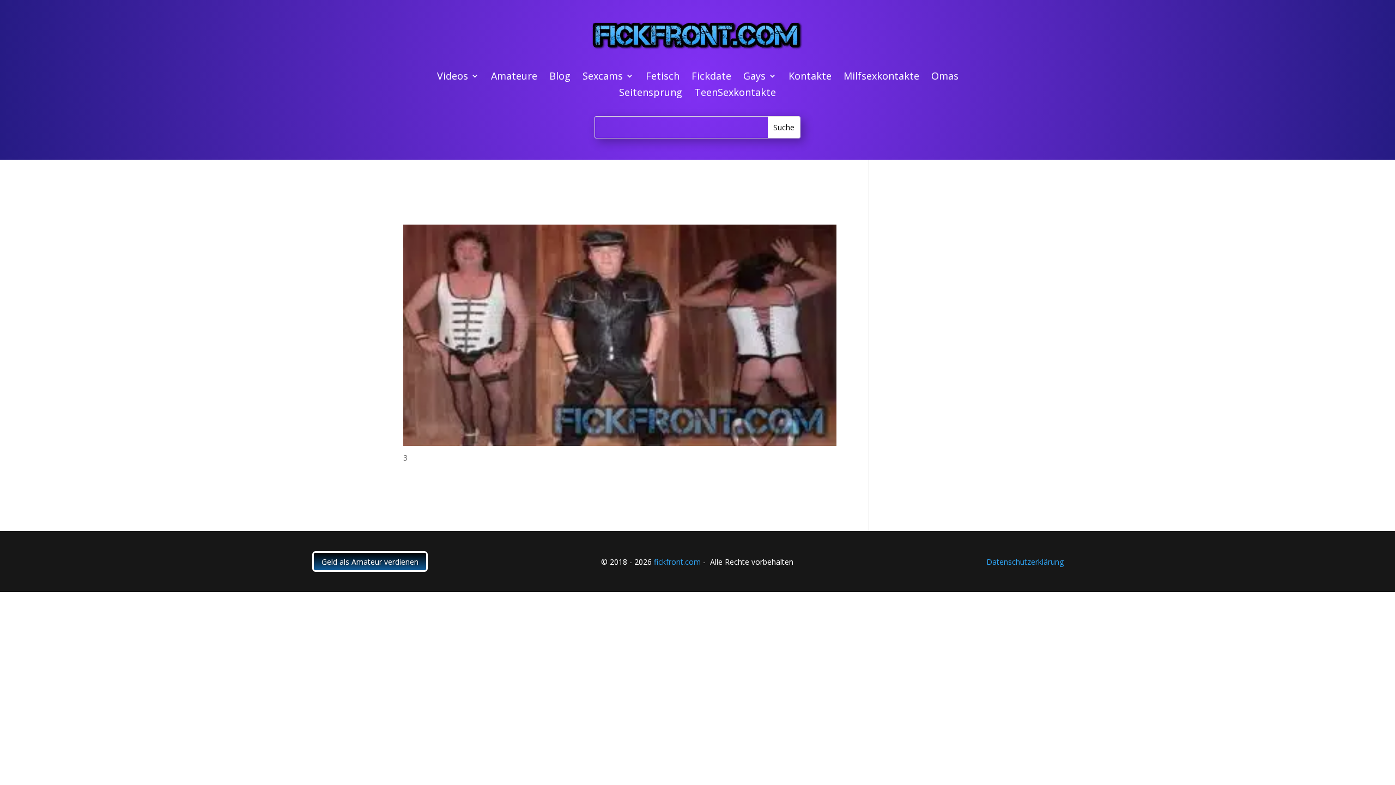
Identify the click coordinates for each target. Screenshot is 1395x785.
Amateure (514, 77)
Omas (945, 77)
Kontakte (810, 77)
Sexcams (603, 77)
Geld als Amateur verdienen (370, 562)
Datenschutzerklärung (1025, 562)
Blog (560, 77)
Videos (452, 77)
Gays (754, 77)
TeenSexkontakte (735, 93)
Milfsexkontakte (881, 77)
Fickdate (711, 77)
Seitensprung (650, 93)
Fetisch (663, 77)
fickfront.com (677, 562)
